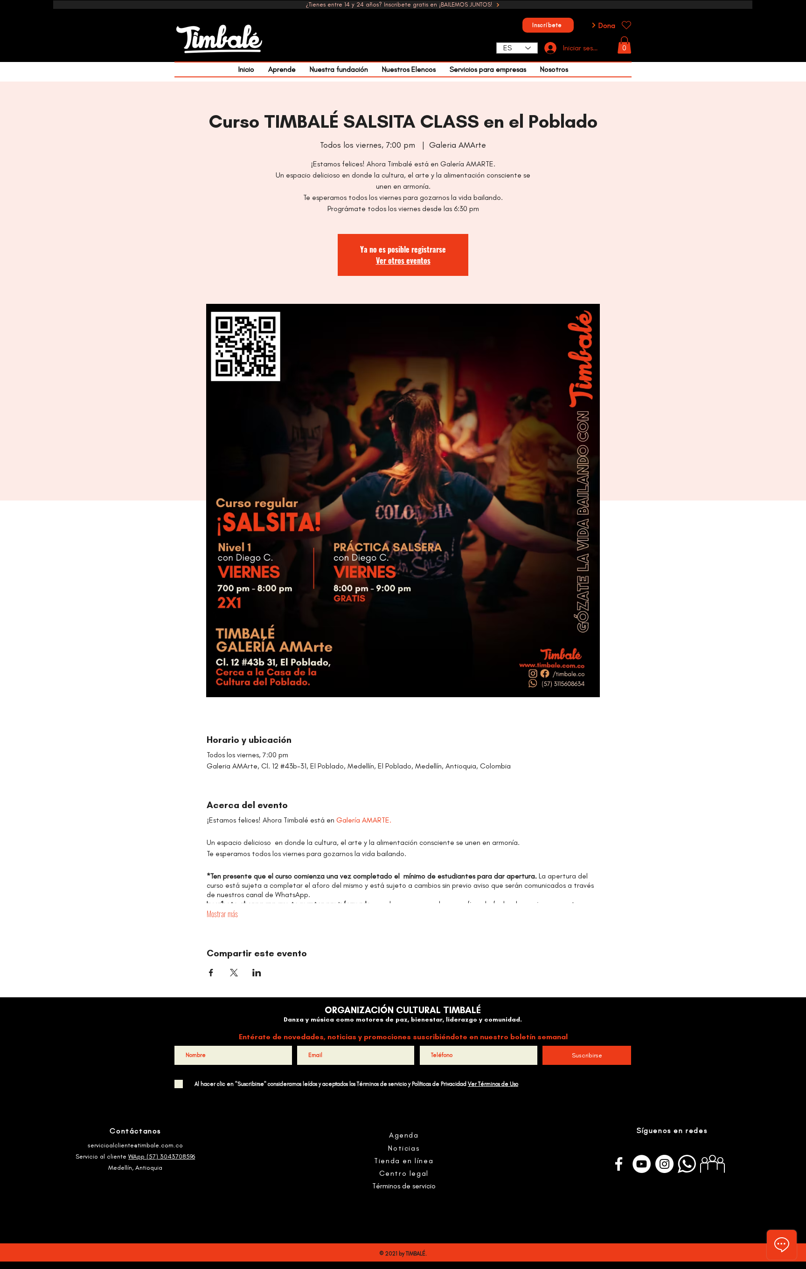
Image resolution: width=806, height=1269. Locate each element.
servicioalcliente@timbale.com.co (135, 1145)
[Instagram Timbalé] (664, 1164)
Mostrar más (222, 914)
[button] (624, 45)
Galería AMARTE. (363, 820)
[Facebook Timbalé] (619, 1164)
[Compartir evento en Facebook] (211, 972)
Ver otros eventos (403, 260)
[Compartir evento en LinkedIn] (256, 972)
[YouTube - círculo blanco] (641, 1164)
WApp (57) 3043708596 (161, 1156)
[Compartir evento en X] (233, 972)
